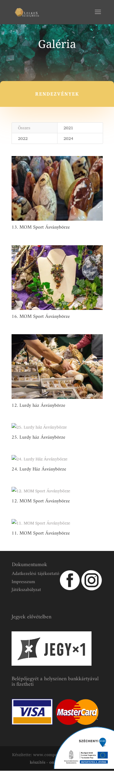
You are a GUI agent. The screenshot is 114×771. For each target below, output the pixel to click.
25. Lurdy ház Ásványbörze (38, 437)
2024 (68, 138)
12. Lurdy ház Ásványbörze (38, 405)
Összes (24, 127)
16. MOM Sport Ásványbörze (41, 316)
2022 (23, 138)
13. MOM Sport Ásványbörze (41, 227)
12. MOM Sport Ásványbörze (41, 501)
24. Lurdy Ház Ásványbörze (39, 469)
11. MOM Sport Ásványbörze (41, 533)
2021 (68, 127)
